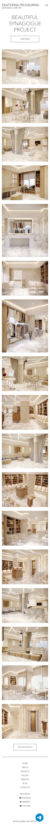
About (25, 767)
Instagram (25, 794)
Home (25, 763)
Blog (25, 783)
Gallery (25, 775)
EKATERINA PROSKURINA (20, 5)
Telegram (26, 798)
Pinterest (25, 802)
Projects (25, 771)
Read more (25, 39)
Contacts (25, 787)
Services (25, 779)
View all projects (25, 747)
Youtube (25, 806)
